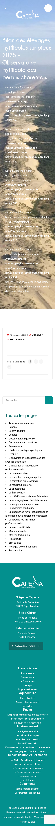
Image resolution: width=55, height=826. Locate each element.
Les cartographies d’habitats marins (28, 500)
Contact (13, 434)
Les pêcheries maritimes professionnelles (27, 715)
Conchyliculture (17, 430)
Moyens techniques (19, 535)
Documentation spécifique (23, 442)
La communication (18, 473)
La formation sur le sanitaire (23, 481)
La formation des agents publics (26, 477)
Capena (13, 427)
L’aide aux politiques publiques (27, 764)
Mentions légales (18, 531)
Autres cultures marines (21, 423)
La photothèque (17, 488)
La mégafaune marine (20, 484)
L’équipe (28, 685)
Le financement (17, 492)
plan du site (15, 542)
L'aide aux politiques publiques (25, 450)
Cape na (36, 334)
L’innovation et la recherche (27, 723)
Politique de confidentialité (23, 546)
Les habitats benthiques (22, 508)
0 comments (17, 339)
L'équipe (13, 454)
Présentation (15, 550)
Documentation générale (22, 438)
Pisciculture (15, 538)
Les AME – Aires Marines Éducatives (29, 496)
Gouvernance (15, 446)
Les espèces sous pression (24, 504)
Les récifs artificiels (19, 527)
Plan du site (28, 821)
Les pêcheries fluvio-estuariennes (27, 719)
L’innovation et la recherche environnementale (27, 747)
